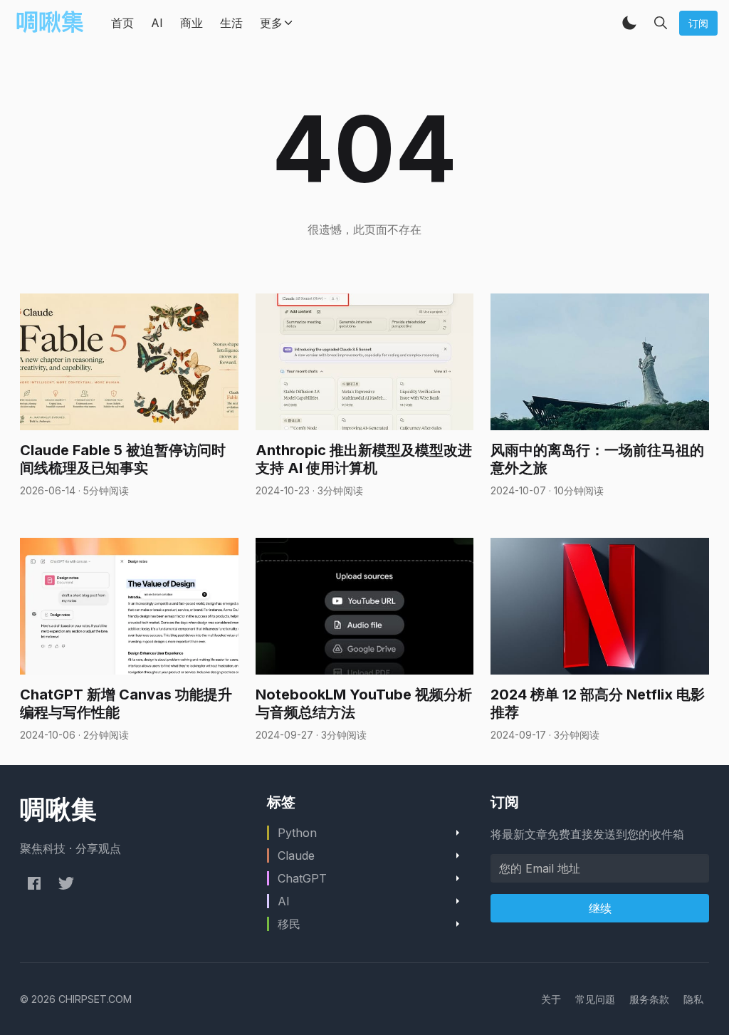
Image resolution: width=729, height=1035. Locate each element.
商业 (191, 23)
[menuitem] (551, 999)
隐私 (693, 999)
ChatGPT (302, 878)
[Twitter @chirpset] (66, 883)
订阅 (698, 23)
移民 (289, 924)
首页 (122, 23)
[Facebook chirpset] (34, 883)
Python (297, 833)
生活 (231, 23)
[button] (629, 23)
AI (157, 23)
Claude (296, 855)
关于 (551, 999)
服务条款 (649, 999)
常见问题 (595, 999)
